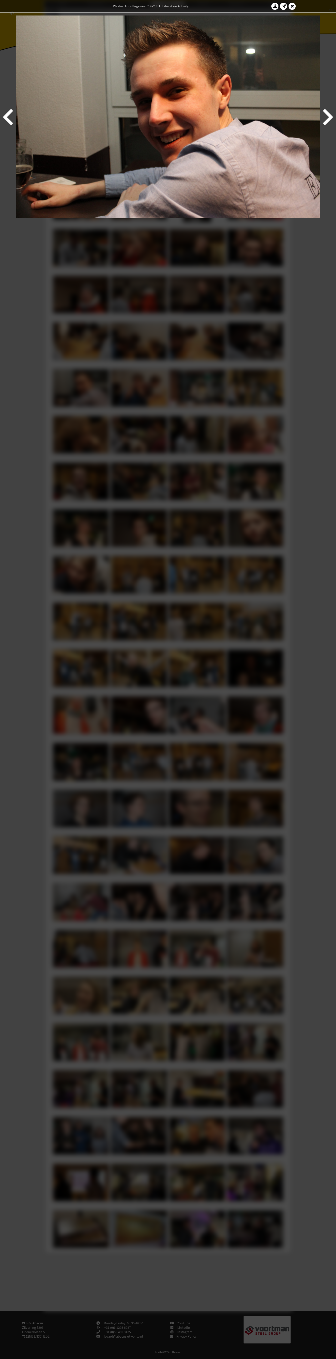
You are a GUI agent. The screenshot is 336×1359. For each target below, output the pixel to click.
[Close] (292, 6)
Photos (118, 6)
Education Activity (175, 6)
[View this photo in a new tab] (283, 6)
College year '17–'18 (142, 6)
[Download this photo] (275, 6)
